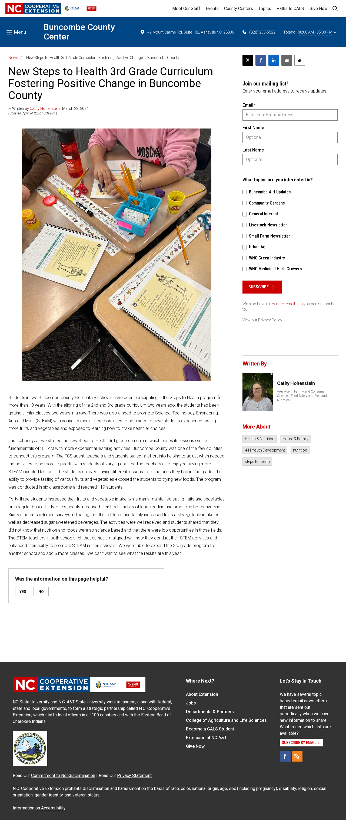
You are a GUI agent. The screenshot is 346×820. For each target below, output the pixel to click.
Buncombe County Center (79, 32)
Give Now (319, 8)
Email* (248, 105)
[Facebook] (285, 756)
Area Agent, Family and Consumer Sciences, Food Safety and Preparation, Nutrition (304, 396)
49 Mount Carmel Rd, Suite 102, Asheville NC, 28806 (190, 32)
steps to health (257, 461)
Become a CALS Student (210, 729)
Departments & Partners (210, 711)
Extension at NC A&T (206, 737)
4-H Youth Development (265, 450)
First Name (253, 127)
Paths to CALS (290, 8)
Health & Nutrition (259, 439)
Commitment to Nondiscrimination (63, 775)
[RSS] (297, 756)
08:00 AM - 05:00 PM (315, 32)
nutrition (300, 450)
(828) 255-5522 (262, 32)
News (13, 57)
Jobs (191, 703)
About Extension (202, 694)
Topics (264, 8)
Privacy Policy (270, 320)
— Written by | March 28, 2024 (48, 108)
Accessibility (53, 808)
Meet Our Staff (186, 8)
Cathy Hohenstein (45, 108)
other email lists (289, 304)
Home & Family (295, 439)
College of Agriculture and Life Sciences (226, 720)
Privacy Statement (134, 775)
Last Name (253, 150)
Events (212, 8)
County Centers (238, 8)
